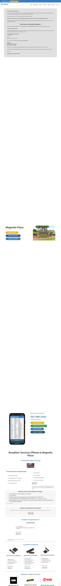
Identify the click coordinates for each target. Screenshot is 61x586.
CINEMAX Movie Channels (30, 585)
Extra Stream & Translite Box (13, 555)
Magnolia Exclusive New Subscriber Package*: (30, 491)
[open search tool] (19, 1)
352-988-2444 (38, 416)
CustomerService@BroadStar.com (12, 38)
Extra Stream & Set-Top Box (47, 555)
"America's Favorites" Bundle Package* (16, 471)
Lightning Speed (30, 522)
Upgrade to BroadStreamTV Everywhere (30, 508)
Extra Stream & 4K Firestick (30, 555)
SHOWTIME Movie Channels (47, 585)
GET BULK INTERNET (14, 1)
